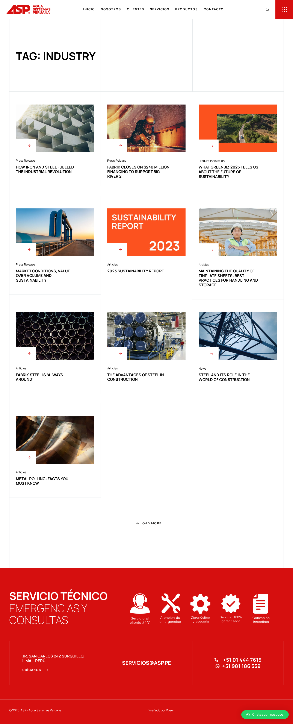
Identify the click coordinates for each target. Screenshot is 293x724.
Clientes (135, 9)
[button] (147, 523)
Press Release (25, 160)
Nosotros (111, 9)
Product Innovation (212, 161)
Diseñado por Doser (161, 710)
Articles (112, 264)
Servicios (159, 9)
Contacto (214, 9)
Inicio (89, 9)
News (202, 368)
